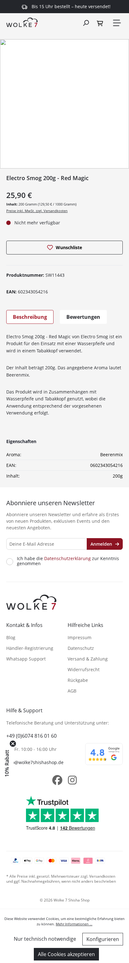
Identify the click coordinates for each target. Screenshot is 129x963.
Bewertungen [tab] (83, 316)
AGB (72, 691)
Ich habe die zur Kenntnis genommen (68, 561)
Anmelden (101, 544)
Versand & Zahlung (88, 659)
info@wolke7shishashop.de (35, 762)
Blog (10, 637)
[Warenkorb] (101, 23)
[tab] (30, 317)
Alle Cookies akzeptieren (66, 954)
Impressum (79, 637)
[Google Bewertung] (104, 758)
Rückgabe (78, 680)
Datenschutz (81, 648)
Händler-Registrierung (29, 648)
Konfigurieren (102, 939)
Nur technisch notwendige (45, 938)
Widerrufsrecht (84, 669)
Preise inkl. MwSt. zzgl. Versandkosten (37, 210)
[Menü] (116, 23)
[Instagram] (72, 780)
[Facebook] (57, 780)
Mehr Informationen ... (74, 924)
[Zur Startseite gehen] (22, 22)
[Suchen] (85, 22)
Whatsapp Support (26, 659)
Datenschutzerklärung (67, 558)
